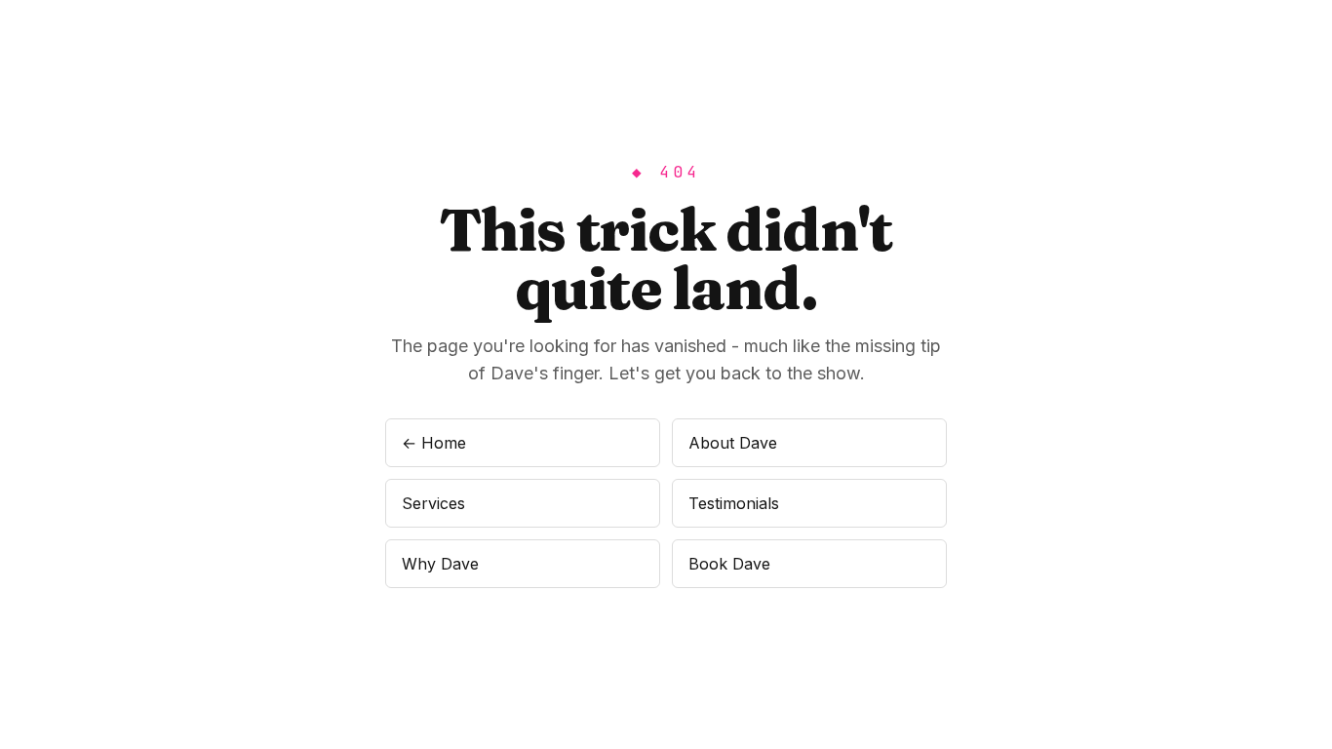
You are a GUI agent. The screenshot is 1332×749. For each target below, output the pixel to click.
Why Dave (440, 563)
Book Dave (729, 563)
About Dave (732, 443)
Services (433, 503)
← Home (434, 443)
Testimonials (733, 503)
